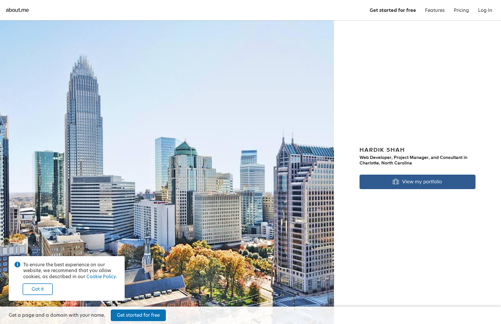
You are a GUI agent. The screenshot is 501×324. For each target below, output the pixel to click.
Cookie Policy (101, 276)
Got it (38, 289)
